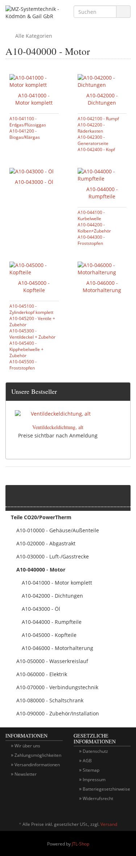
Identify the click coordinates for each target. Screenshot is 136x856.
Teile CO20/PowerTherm (41, 517)
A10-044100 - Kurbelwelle (91, 215)
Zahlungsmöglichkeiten (38, 755)
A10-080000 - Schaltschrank (49, 700)
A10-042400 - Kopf (96, 149)
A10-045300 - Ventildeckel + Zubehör (32, 334)
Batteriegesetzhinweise (106, 789)
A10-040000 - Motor (40, 569)
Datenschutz (95, 751)
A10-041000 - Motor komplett (34, 99)
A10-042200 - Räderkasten (91, 128)
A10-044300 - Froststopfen (91, 240)
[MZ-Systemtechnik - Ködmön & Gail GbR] (34, 13)
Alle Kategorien (33, 35)
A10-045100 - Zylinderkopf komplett (31, 309)
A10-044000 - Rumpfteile (102, 193)
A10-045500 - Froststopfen (23, 365)
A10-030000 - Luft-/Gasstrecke (52, 556)
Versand (108, 824)
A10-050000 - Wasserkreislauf (52, 661)
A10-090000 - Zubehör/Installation (57, 713)
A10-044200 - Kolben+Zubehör (94, 228)
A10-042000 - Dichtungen (102, 99)
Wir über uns (27, 746)
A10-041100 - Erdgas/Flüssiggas (27, 122)
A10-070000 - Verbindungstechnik (57, 687)
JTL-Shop (80, 844)
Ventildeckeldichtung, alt (57, 427)
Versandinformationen (37, 765)
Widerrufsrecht (98, 798)
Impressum (94, 779)
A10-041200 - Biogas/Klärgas (24, 134)
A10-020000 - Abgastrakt (45, 543)
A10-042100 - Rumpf (98, 118)
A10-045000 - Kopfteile (34, 286)
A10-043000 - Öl (34, 181)
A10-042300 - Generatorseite (93, 140)
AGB (87, 761)
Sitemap (91, 770)
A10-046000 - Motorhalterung (102, 286)
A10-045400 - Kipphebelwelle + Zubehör (26, 349)
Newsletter (26, 774)
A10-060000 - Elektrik (41, 674)
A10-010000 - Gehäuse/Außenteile (57, 530)
